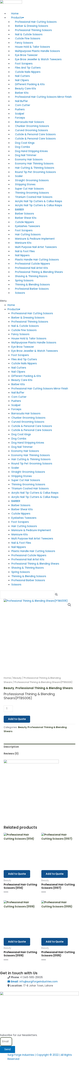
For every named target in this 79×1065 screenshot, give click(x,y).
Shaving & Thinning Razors (31, 276)
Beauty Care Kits (25, 88)
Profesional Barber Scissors (32, 289)
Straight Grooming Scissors (32, 180)
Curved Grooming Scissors (31, 130)
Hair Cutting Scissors (28, 234)
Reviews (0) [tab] (11, 753)
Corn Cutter (22, 105)
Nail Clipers (22, 80)
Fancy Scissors (24, 43)
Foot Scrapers (24, 63)
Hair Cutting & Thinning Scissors (34, 168)
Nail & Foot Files (25, 251)
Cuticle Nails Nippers (27, 72)
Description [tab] (11, 747)
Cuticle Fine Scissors (27, 38)
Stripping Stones (25, 184)
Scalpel (19, 113)
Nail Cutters (22, 76)
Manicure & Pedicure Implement (35, 239)
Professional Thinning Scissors (33, 30)
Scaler (19, 176)
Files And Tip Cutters (28, 67)
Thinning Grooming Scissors (32, 193)
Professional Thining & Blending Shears (39, 272)
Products (16, 17)
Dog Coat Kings (25, 143)
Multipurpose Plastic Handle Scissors (37, 51)
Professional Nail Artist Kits (31, 268)
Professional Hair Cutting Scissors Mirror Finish (43, 97)
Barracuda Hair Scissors (29, 122)
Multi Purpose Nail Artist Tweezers (36, 247)
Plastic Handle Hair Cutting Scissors (37, 259)
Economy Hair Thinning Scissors (34, 163)
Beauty (17, 677)
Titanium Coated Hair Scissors (33, 197)
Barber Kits (21, 93)
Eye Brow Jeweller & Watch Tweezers (38, 59)
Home (15, 13)
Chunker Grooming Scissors (32, 126)
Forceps (20, 118)
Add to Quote (17, 719)
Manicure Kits (23, 243)
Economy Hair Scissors (29, 159)
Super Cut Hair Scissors (29, 188)
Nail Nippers (22, 255)
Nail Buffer (21, 101)
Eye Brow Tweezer (26, 55)
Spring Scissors (24, 280)
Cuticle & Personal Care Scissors (35, 134)
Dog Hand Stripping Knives (31, 151)
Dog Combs (22, 147)
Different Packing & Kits (30, 84)
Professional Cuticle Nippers (32, 263)
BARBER (19, 209)
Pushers (20, 109)
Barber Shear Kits (25, 218)
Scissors (20, 293)
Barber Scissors (24, 213)
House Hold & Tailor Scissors (32, 47)
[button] (39, 301)
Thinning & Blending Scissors (32, 284)
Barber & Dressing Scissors (31, 26)
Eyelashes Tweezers (27, 226)
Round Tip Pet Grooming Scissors (35, 172)
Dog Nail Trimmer (25, 155)
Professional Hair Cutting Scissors (36, 22)
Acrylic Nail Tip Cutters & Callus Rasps (38, 201)
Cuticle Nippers (24, 222)
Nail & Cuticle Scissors (28, 34)
